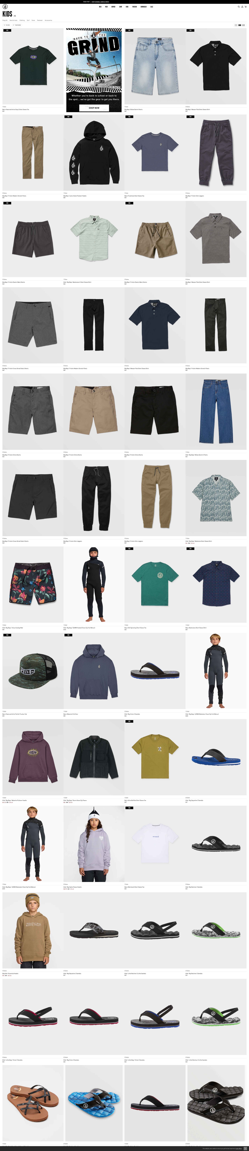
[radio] (5, 104)
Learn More (239, 1148)
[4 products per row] (240, 25)
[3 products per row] (236, 25)
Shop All (4, 20)
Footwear (40, 20)
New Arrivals (13, 20)
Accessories (48, 20)
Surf (28, 20)
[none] (33, 104)
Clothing (22, 20)
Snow (33, 20)
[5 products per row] (243, 25)
